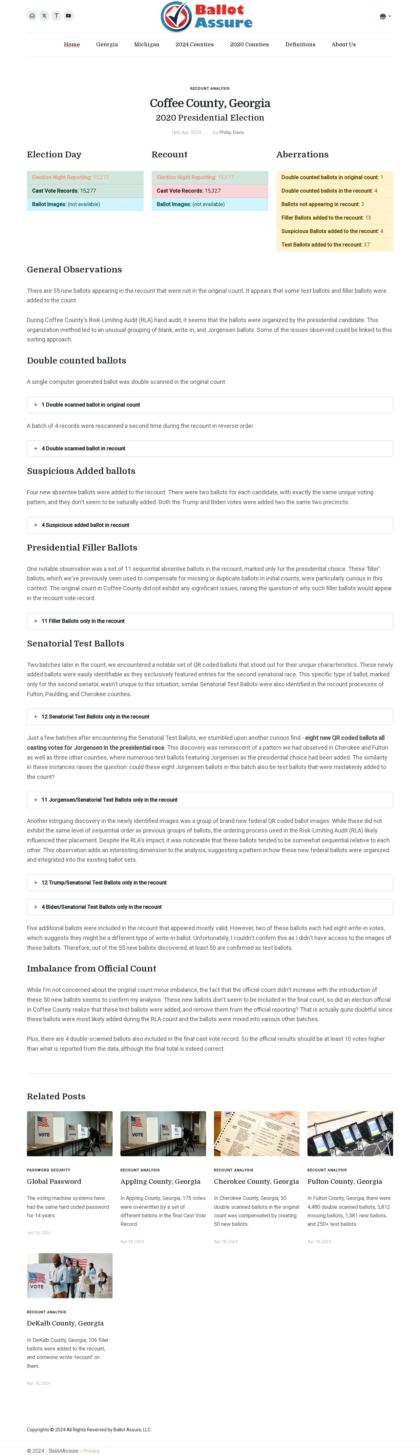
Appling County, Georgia (160, 1181)
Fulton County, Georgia (344, 1181)
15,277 (70, 177)
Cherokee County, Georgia (256, 1181)
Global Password (54, 1181)
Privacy (91, 1451)
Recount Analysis (210, 88)
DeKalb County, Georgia (65, 1323)
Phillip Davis (232, 132)
